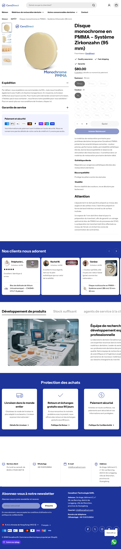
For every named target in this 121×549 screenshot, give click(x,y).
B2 (87, 103)
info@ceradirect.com (77, 467)
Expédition (79, 72)
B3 (95, 103)
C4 (95, 110)
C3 (87, 110)
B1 (79, 103)
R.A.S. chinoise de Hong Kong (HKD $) (20, 525)
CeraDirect (90, 53)
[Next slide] (116, 251)
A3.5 (104, 96)
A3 (95, 96)
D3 (112, 110)
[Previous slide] (109, 251)
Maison (5, 19)
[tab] (24, 312)
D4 (79, 116)
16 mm (81, 85)
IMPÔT (14, 19)
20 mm (92, 85)
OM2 (98, 116)
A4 (113, 96)
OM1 (88, 116)
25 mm (104, 85)
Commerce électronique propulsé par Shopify (38, 537)
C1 (111, 103)
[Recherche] (93, 5)
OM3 (108, 116)
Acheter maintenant (96, 131)
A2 (87, 96)
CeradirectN (13, 537)
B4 (103, 103)
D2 (104, 110)
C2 (79, 110)
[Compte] (109, 5)
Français (44, 525)
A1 (79, 96)
